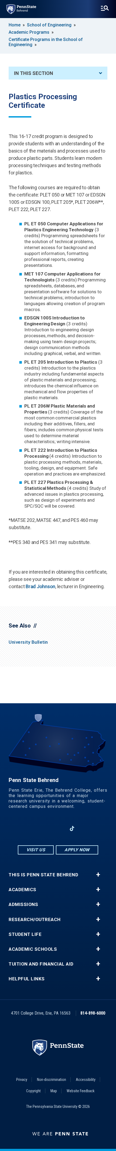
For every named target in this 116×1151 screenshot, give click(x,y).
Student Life (25, 934)
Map (53, 1091)
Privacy (21, 1079)
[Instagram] (44, 828)
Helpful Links (27, 978)
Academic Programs (29, 32)
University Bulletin (28, 642)
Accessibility (85, 1079)
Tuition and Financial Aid (41, 964)
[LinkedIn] (58, 828)
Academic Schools (33, 949)
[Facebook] (30, 828)
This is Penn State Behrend (43, 874)
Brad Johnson (40, 586)
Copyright (33, 1091)
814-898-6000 (92, 1013)
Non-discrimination (51, 1079)
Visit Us (35, 849)
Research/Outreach (35, 919)
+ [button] (98, 874)
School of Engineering (49, 24)
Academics (22, 889)
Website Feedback (80, 1091)
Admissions (23, 904)
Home (15, 24)
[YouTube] (86, 828)
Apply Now (77, 849)
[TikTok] (72, 828)
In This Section (33, 73)
